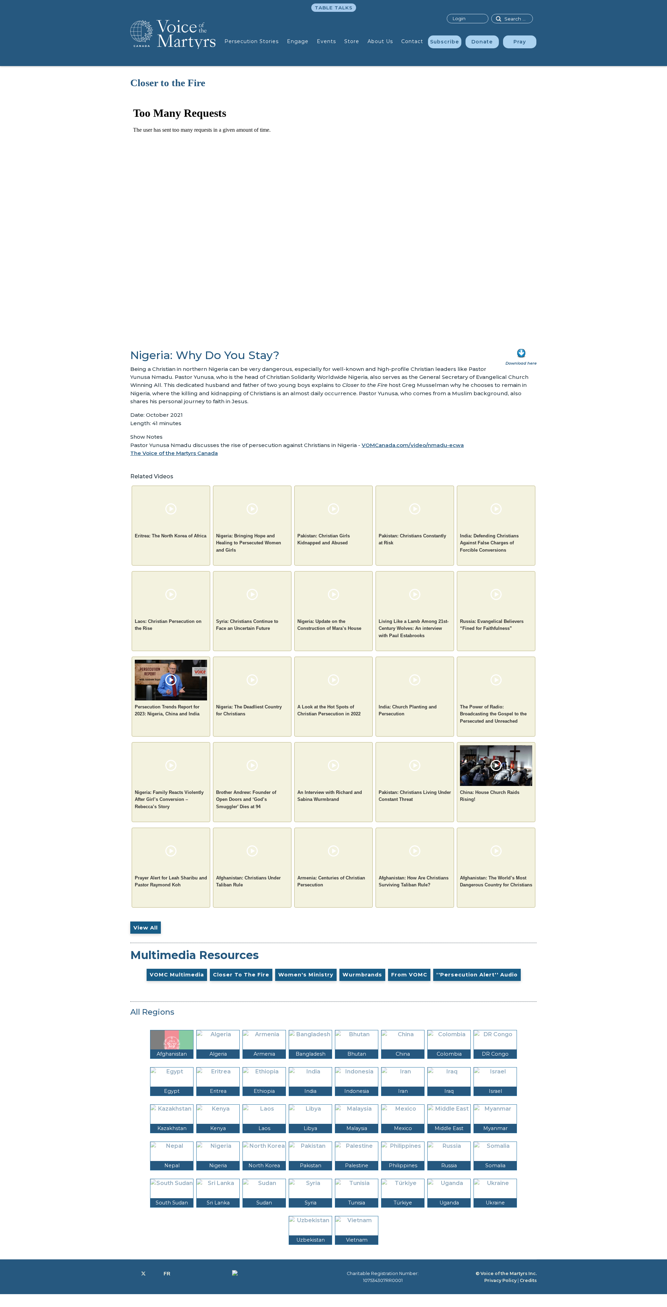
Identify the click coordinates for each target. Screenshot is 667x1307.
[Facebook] (132, 1274)
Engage (297, 41)
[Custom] (167, 1274)
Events (326, 41)
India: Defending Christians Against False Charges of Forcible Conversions (489, 543)
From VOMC (409, 975)
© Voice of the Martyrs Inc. (506, 1273)
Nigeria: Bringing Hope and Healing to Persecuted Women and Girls (248, 543)
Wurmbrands (362, 975)
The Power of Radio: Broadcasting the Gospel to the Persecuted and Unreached (493, 714)
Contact (412, 41)
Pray (519, 42)
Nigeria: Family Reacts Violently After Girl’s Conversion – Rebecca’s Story (169, 799)
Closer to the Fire (241, 975)
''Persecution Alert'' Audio (477, 975)
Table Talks (334, 7)
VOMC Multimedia (177, 975)
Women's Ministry (306, 975)
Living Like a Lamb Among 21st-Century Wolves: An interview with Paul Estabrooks (413, 628)
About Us (380, 41)
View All (145, 927)
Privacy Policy (500, 1280)
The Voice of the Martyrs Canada (174, 453)
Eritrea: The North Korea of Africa (170, 535)
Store (351, 41)
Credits (528, 1280)
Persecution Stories (251, 41)
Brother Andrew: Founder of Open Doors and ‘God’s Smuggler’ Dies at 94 (246, 799)
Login (459, 18)
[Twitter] (143, 1274)
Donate (482, 42)
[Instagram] (155, 1274)
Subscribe (444, 42)
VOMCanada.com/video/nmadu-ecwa (413, 445)
